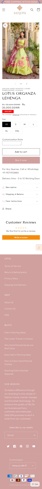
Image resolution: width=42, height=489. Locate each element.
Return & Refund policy (15, 272)
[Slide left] (15, 83)
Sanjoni (17, 485)
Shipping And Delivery (15, 285)
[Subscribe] (34, 435)
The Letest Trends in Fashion (18, 338)
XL (6, 131)
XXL (17, 131)
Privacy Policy (11, 278)
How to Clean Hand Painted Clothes (18, 363)
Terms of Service (12, 266)
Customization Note (12, 139)
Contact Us (10, 308)
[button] (2, 2)
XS (6, 124)
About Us (8, 302)
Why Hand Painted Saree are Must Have (18, 347)
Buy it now (21, 160)
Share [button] (8, 208)
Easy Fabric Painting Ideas (17, 354)
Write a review (21, 237)
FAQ (6, 315)
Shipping (15, 114)
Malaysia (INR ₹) (19, 465)
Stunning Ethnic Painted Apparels (16, 372)
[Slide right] (26, 83)
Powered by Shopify (26, 485)
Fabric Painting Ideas (15, 332)
